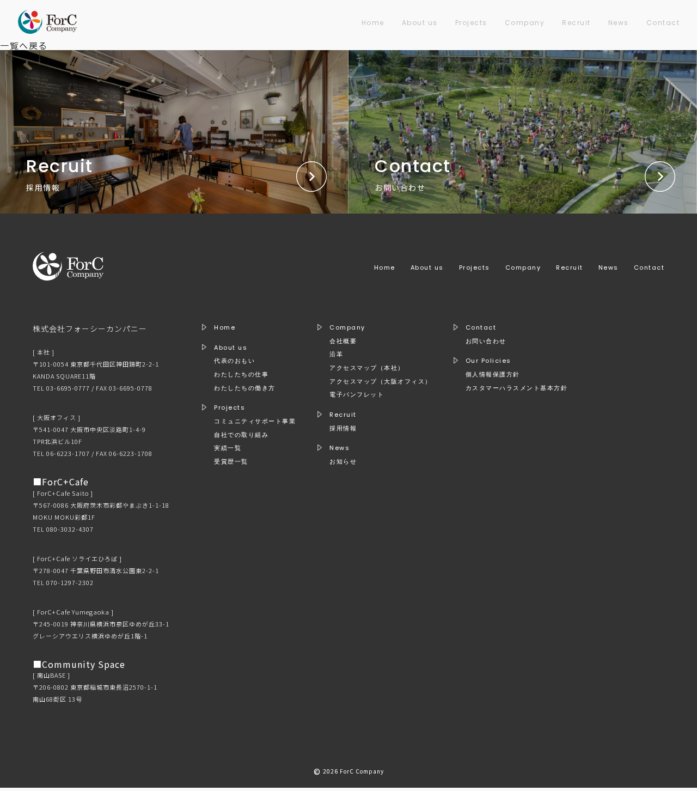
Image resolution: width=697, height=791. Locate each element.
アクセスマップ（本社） (367, 368)
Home (373, 22)
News (618, 22)
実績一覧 (227, 448)
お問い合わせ (486, 341)
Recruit (576, 22)
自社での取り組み (241, 435)
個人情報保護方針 (493, 374)
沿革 (336, 354)
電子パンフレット (356, 394)
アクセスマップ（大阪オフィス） (380, 381)
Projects (471, 22)
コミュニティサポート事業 (255, 421)
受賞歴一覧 (231, 461)
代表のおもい (234, 360)
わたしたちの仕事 (241, 374)
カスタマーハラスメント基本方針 (517, 388)
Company (525, 22)
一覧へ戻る (24, 45)
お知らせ (343, 461)
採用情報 (343, 428)
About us (420, 22)
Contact (663, 22)
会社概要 (343, 341)
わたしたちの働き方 (245, 388)
